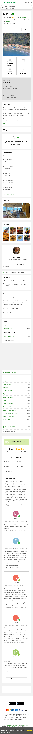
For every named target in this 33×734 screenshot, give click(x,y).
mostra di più (6, 123)
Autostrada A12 (7, 384)
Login (27, 2)
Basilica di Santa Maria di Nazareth (12, 413)
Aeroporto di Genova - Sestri (10, 325)
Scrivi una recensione (16, 457)
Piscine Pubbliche (7, 390)
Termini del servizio (6, 725)
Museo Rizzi (6, 400)
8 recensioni (22, 17)
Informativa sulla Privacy (15, 725)
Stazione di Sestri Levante (9, 336)
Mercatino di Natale (8, 397)
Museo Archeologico (8, 403)
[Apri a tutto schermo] (28, 34)
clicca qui (10, 730)
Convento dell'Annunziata (9, 407)
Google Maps (6, 372)
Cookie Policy (25, 725)
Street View (13, 372)
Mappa (8, 21)
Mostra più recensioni (16, 679)
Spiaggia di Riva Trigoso (9, 381)
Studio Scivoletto (11, 726)
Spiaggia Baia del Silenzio (9, 410)
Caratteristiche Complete (9, 194)
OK (29, 730)
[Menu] (31, 2)
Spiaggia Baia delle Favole (9, 416)
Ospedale (5, 394)
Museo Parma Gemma (8, 423)
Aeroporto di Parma (8, 328)
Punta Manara (6, 387)
